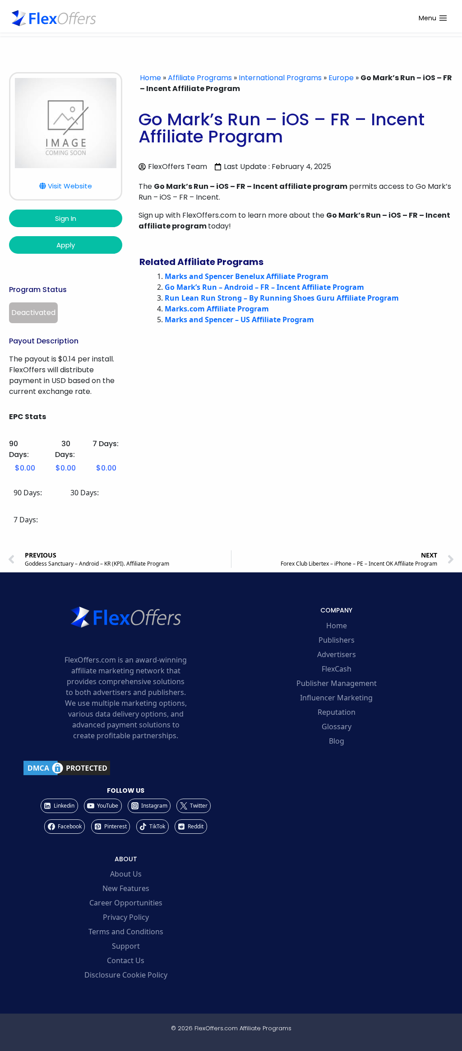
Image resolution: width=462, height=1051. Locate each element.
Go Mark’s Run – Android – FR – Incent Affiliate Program (264, 287)
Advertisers (336, 654)
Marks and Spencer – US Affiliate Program (239, 319)
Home (150, 78)
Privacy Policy (126, 917)
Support (126, 946)
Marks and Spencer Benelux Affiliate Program (246, 276)
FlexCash (336, 669)
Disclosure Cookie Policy (125, 975)
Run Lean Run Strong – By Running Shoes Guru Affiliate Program (282, 298)
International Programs (280, 78)
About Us (126, 874)
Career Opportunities (125, 903)
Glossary (336, 726)
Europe (341, 78)
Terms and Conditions (125, 932)
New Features (125, 888)
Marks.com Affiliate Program (217, 309)
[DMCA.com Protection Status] (126, 768)
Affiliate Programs (200, 78)
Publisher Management (336, 683)
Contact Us (125, 960)
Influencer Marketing (336, 698)
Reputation (337, 712)
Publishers (337, 640)
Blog (336, 741)
